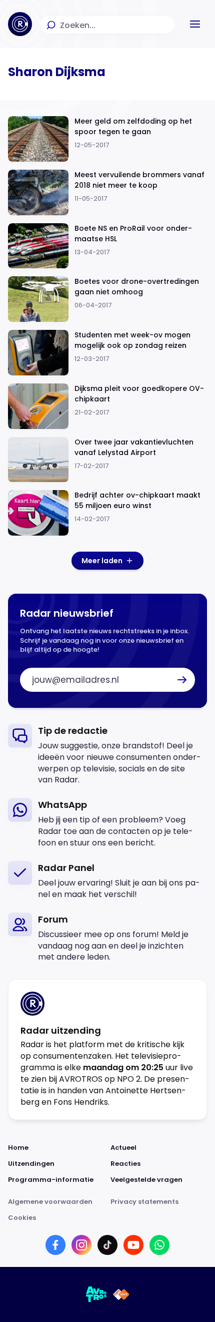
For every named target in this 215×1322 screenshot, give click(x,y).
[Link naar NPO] (121, 1294)
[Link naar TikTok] (108, 1245)
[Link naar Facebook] (56, 1245)
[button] (195, 24)
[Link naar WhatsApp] (160, 1245)
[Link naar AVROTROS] (96, 1294)
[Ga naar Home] (20, 24)
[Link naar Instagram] (82, 1245)
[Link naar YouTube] (134, 1245)
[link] (107, 755)
